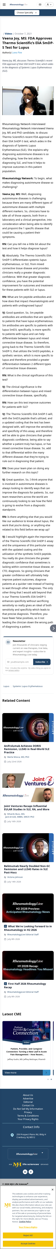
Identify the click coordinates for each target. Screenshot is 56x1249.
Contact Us (28, 1105)
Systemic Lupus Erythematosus (28, 686)
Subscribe (40, 662)
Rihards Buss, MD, (16, 814)
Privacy (28, 1112)
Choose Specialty (25, 12)
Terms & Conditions (28, 1115)
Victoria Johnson (15, 877)
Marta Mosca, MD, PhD (18, 757)
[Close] (52, 1189)
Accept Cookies (28, 1243)
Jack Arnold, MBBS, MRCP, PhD (19, 816)
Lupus (6, 686)
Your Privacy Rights (28, 1119)
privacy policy (13, 670)
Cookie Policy (25, 1221)
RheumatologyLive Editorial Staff (23, 934)
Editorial (28, 1102)
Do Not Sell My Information (28, 1108)
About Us (28, 1095)
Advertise (28, 1098)
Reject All (27, 1235)
